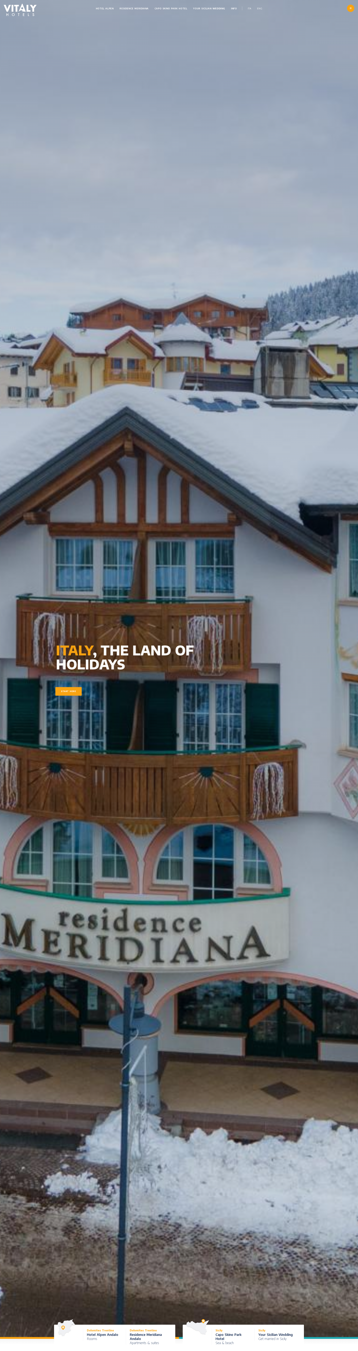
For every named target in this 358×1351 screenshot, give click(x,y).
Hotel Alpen (105, 8)
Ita (249, 8)
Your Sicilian (209, 8)
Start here (68, 691)
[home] (20, 10)
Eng (259, 8)
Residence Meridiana (134, 8)
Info (234, 8)
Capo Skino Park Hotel (171, 8)
